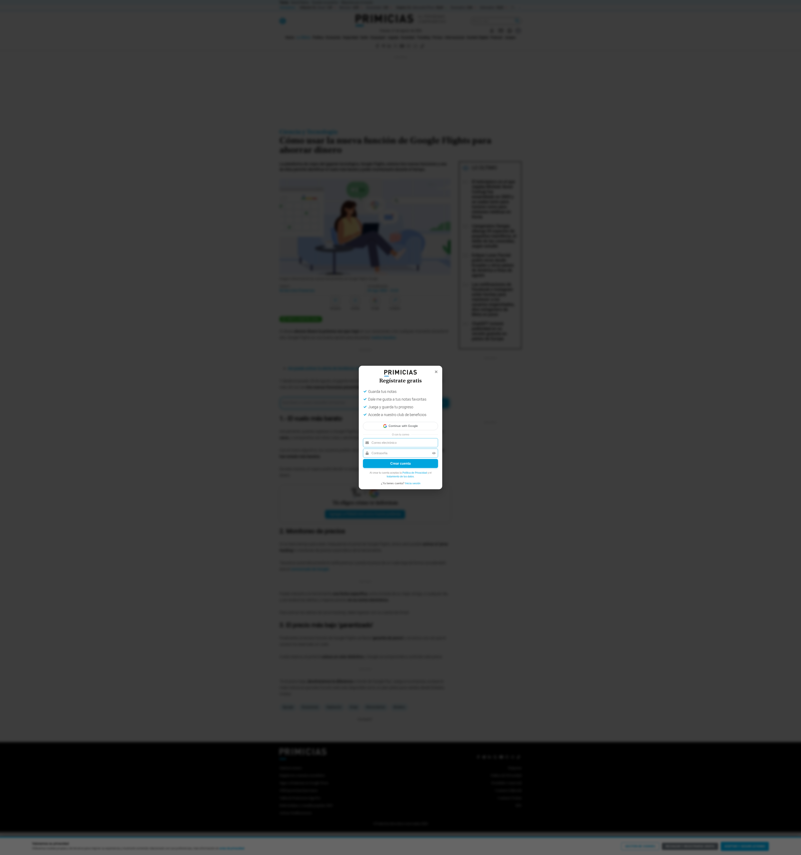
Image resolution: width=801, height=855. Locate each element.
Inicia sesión (412, 483)
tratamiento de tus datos (400, 476)
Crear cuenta (400, 463)
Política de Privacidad (414, 472)
